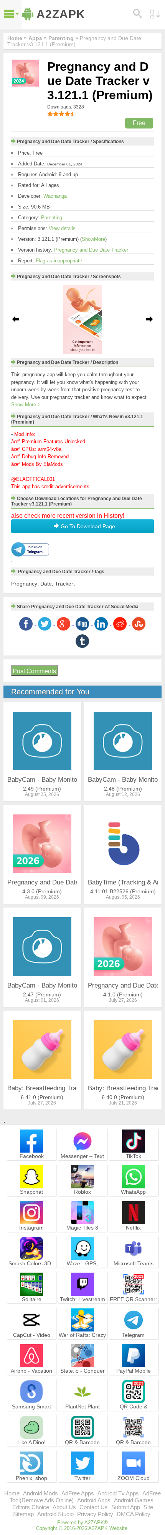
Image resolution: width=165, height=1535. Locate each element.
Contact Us (93, 1507)
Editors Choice (30, 1507)
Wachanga (55, 196)
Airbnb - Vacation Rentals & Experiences (31, 1377)
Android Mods (40, 1493)
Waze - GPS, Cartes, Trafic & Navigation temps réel (82, 1273)
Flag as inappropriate (59, 261)
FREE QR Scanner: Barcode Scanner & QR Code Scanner (133, 1306)
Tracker (64, 584)
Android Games (133, 1500)
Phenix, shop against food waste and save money (31, 1485)
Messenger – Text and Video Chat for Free (82, 1163)
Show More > (26, 404)
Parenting (51, 217)
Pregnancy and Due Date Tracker (91, 250)
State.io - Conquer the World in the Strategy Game (82, 1377)
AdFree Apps (77, 1493)
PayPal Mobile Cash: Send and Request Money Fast (133, 1381)
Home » (17, 38)
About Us (64, 1507)
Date (46, 584)
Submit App (125, 1507)
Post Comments (34, 671)
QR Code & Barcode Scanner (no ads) (133, 1413)
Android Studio (55, 1514)
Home (12, 1493)
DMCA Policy (133, 1514)
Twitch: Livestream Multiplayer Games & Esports (82, 1306)
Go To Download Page (87, 526)
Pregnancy (24, 584)
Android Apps (94, 1500)
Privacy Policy (95, 1514)
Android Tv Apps (118, 1493)
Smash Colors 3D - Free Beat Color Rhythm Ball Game (31, 1270)
